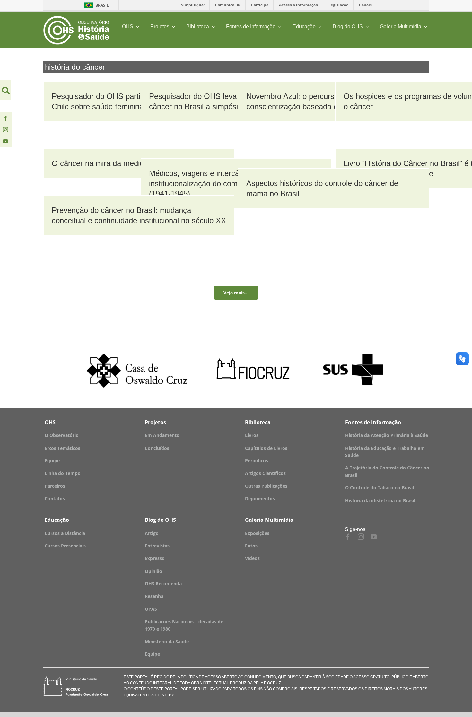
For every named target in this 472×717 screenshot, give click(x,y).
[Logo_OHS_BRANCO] (76, 18)
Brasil (95, 5)
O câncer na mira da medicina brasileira (119, 163)
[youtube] (5, 141)
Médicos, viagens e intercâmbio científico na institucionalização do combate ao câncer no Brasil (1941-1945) (234, 183)
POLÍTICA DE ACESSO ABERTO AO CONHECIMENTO (228, 677)
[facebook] (5, 118)
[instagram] (5, 129)
